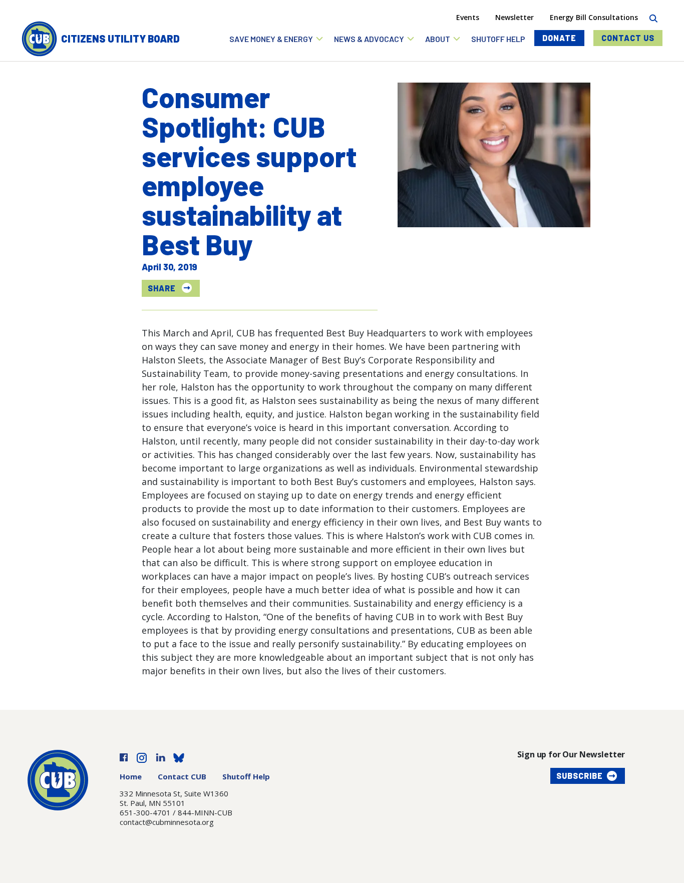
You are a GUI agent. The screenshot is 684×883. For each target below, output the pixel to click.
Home (131, 776)
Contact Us (627, 38)
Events (467, 17)
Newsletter (514, 17)
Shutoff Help (246, 776)
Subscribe (579, 775)
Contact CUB (182, 776)
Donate (559, 38)
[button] (276, 39)
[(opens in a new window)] (124, 756)
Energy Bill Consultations (594, 17)
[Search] (653, 17)
